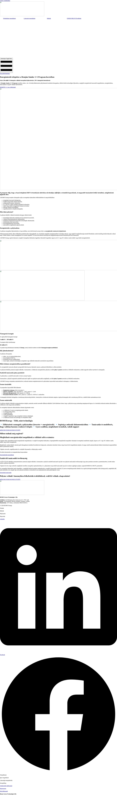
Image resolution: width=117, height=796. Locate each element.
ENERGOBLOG (71, 18)
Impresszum (3, 788)
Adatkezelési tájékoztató (6, 786)
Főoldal (5, 18)
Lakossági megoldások (29, 18)
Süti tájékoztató (4, 791)
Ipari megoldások (11, 18)
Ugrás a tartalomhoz (5, 0)
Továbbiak (78, 18)
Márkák (49, 18)
